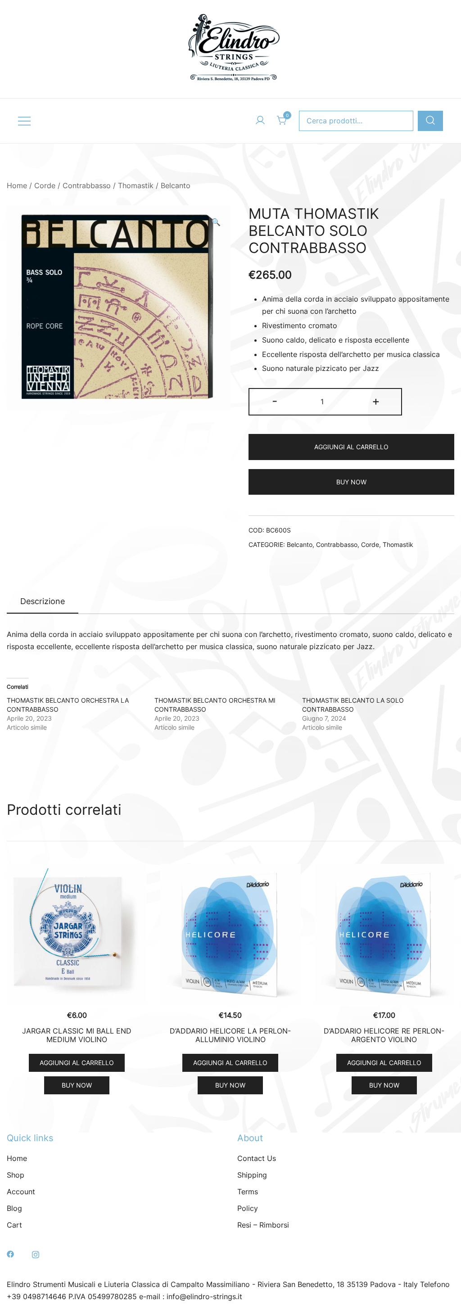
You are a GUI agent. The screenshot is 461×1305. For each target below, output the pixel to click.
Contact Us (256, 1158)
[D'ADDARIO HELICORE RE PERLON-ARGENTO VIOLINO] (384, 934)
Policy (247, 1208)
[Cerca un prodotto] (430, 121)
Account (21, 1191)
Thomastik (136, 185)
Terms (247, 1191)
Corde (44, 185)
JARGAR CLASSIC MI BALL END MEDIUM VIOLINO (76, 1035)
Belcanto (175, 185)
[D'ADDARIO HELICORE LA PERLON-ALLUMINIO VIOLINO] (230, 934)
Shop (15, 1174)
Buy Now (351, 482)
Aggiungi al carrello (351, 447)
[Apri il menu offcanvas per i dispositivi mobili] (24, 121)
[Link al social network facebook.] (10, 1253)
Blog (14, 1208)
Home (17, 185)
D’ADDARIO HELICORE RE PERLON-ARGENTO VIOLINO (384, 1035)
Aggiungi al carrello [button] (77, 1062)
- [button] (274, 400)
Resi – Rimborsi (263, 1224)
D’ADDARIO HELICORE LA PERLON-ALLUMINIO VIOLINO (230, 1035)
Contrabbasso (87, 185)
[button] (216, 222)
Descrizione (42, 601)
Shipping (252, 1174)
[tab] (42, 602)
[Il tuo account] (260, 120)
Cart (14, 1224)
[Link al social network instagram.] (35, 1253)
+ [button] (376, 400)
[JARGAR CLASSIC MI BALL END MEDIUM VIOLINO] (77, 934)
